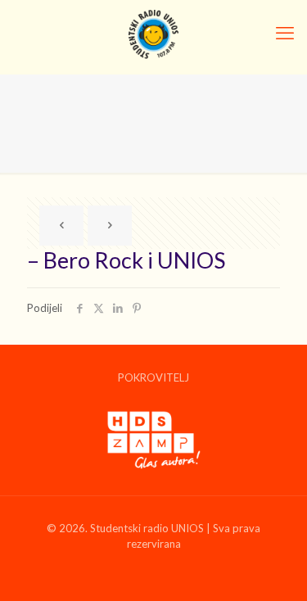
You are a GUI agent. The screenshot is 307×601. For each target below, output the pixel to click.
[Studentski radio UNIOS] (153, 32)
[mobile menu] (285, 33)
